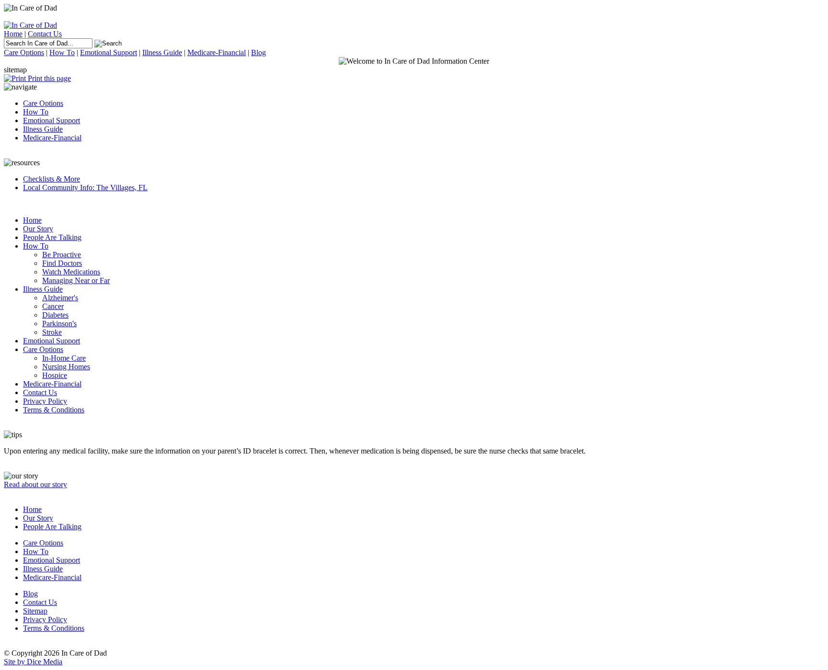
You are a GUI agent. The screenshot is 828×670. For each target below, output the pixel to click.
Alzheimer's (60, 298)
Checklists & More (51, 179)
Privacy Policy (45, 401)
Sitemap (35, 611)
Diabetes (55, 315)
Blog (258, 52)
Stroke (52, 332)
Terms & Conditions (53, 410)
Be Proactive (61, 254)
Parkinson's (59, 323)
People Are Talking (52, 237)
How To (62, 52)
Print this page (48, 78)
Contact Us (45, 34)
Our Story (38, 229)
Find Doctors (62, 263)
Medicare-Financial (216, 52)
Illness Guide (162, 52)
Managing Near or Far (76, 280)
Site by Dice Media (33, 662)
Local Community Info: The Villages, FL (85, 187)
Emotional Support (108, 52)
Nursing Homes (66, 367)
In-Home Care (64, 358)
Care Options (24, 52)
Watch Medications (71, 272)
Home (13, 34)
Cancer (53, 306)
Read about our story (35, 484)
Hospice (54, 375)
